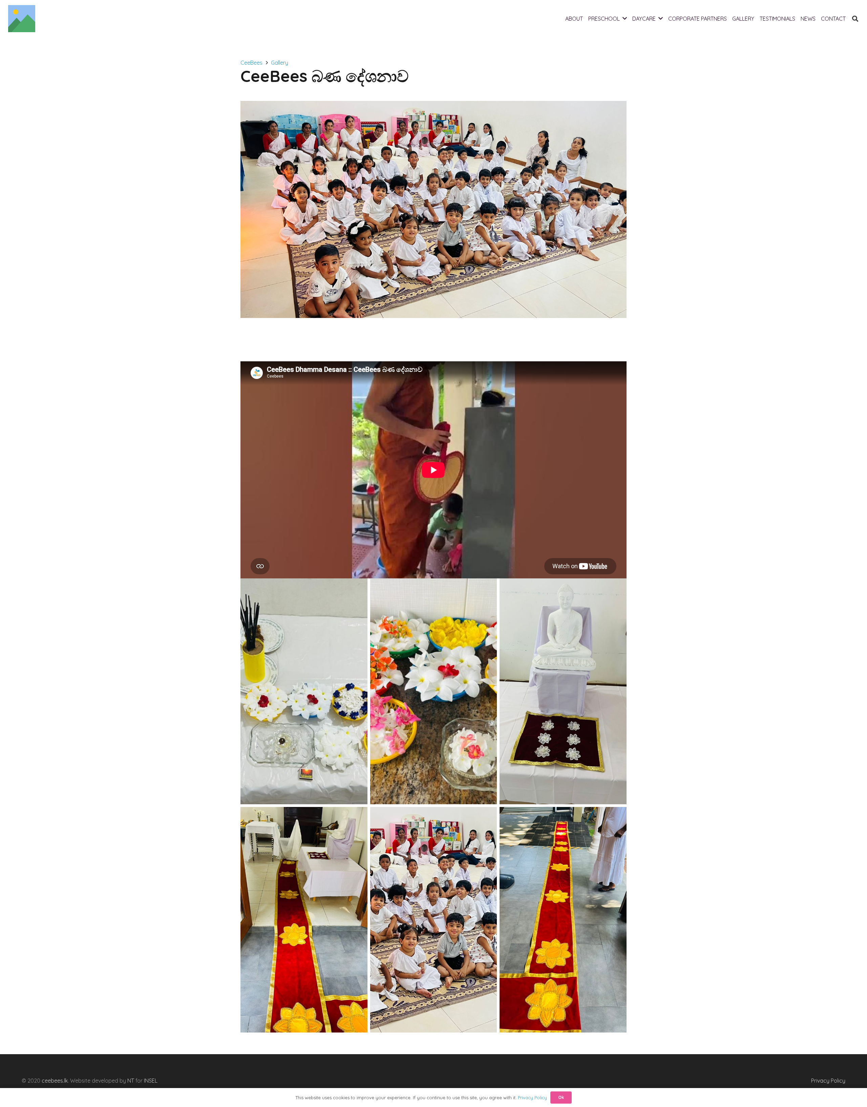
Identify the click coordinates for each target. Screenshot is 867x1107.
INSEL (150, 1080)
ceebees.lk (55, 1080)
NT (130, 1080)
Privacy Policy (828, 1080)
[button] (855, 18)
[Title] (21, 18)
